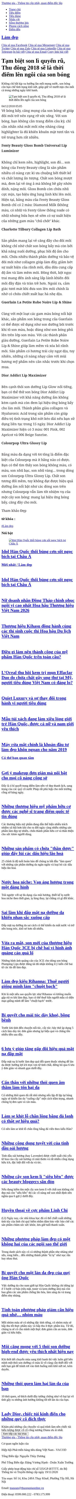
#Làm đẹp (7, 526)
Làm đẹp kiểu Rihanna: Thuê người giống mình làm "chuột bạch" (35, 984)
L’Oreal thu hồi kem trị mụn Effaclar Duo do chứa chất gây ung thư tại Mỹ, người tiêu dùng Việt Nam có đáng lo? (37, 677)
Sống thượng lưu (19, 22)
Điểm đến (14, 29)
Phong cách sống (19, 26)
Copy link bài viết (57, 51)
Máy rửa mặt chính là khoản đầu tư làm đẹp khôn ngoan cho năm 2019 (35, 747)
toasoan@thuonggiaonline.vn (27, 1488)
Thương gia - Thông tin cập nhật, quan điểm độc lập (31, 3)
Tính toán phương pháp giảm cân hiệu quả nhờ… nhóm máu (37, 1312)
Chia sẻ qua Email (36, 51)
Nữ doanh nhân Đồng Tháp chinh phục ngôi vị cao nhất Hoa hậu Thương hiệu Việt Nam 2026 (38, 605)
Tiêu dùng (15, 16)
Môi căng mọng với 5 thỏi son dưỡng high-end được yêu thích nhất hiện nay (37, 1349)
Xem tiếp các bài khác (15, 1433)
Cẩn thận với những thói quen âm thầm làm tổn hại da (33, 1085)
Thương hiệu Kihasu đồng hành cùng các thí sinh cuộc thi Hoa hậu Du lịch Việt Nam (36, 631)
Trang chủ (15, 9)
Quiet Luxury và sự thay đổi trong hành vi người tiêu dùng (33, 700)
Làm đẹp (9, 37)
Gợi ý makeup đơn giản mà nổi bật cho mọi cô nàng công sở (34, 775)
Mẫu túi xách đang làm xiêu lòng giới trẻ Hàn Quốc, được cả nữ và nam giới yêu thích (37, 723)
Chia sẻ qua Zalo (20, 48)
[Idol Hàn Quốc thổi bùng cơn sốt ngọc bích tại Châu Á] (38, 543)
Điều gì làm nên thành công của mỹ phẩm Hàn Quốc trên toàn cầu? (34, 654)
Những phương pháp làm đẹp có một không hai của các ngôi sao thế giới (35, 1241)
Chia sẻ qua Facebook (14, 45)
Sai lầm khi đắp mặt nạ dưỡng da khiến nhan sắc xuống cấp (32, 915)
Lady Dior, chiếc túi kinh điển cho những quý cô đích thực (33, 1416)
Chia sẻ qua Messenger (41, 45)
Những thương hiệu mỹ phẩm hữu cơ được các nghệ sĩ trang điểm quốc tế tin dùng (36, 811)
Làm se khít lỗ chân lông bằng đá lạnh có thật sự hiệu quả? (37, 1118)
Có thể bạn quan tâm (17, 758)
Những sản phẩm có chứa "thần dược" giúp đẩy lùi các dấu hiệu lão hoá (37, 851)
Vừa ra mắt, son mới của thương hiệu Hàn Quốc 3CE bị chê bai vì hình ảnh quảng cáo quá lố (36, 947)
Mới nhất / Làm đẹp (16, 565)
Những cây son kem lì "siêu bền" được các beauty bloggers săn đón (37, 1179)
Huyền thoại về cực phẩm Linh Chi (34, 1210)
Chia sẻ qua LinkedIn (43, 48)
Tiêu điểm (14, 12)
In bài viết (19, 51)
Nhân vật (14, 19)
